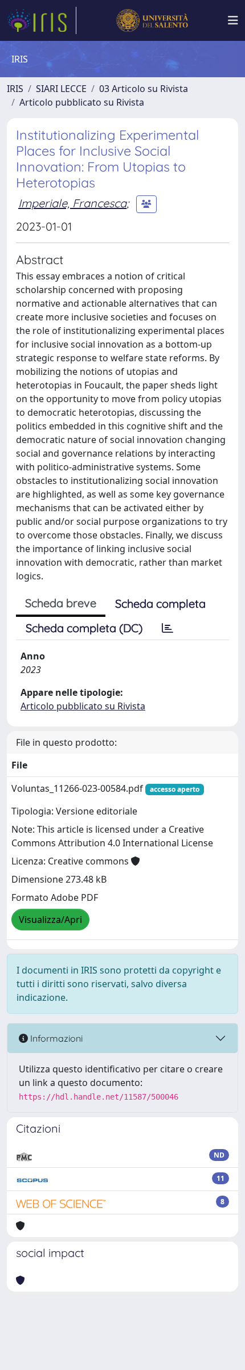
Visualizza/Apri (50, 919)
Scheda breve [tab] (60, 603)
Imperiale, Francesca (72, 203)
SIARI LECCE (61, 88)
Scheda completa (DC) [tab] (84, 628)
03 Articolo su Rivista (143, 88)
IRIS (15, 88)
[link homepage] (41, 20)
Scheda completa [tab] (160, 603)
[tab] (167, 628)
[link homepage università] (152, 20)
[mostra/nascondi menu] (233, 20)
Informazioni (55, 1038)
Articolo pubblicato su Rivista (81, 102)
